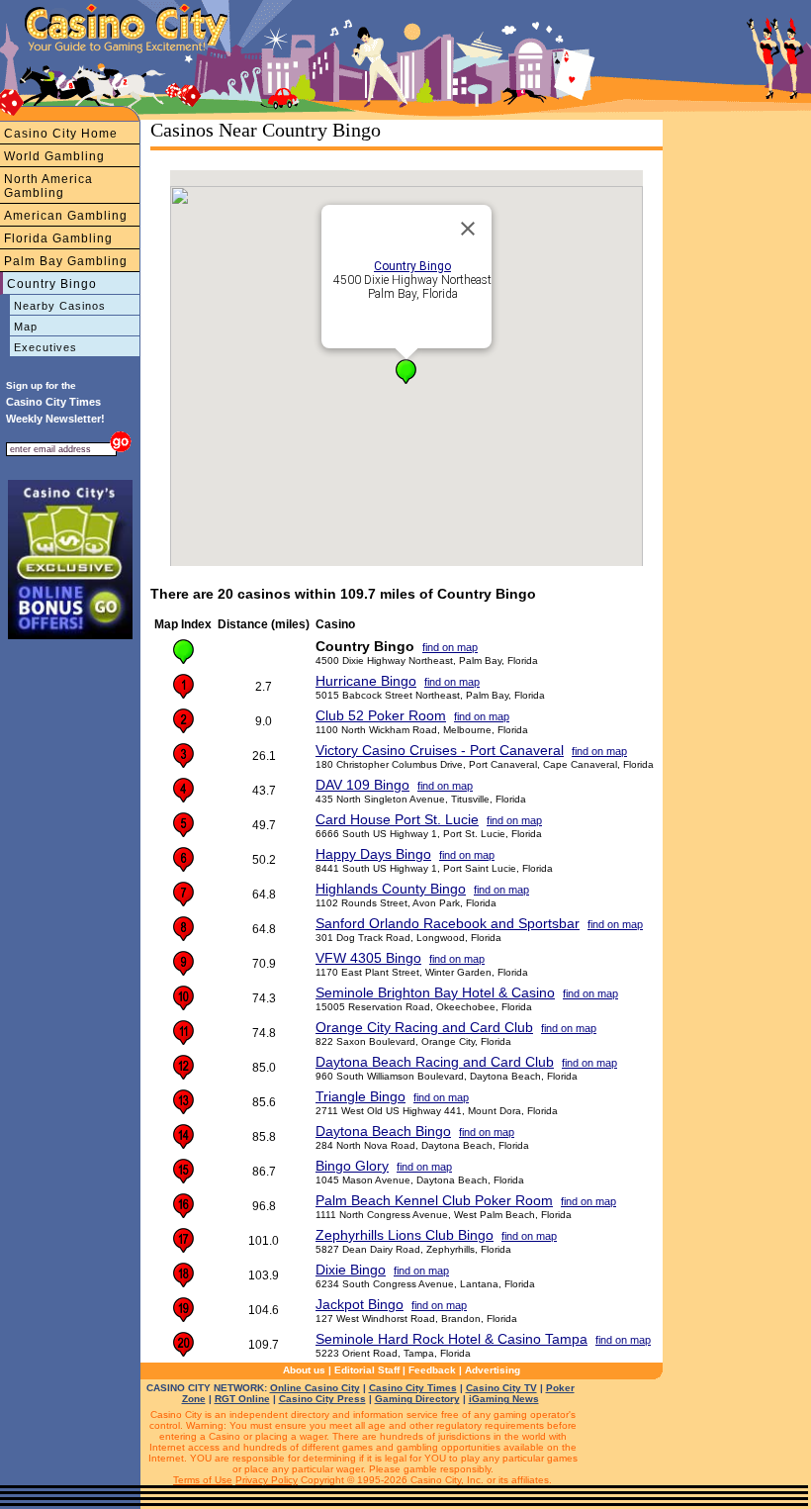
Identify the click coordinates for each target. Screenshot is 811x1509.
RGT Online (242, 1398)
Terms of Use (202, 1479)
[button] (406, 371)
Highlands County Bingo (390, 888)
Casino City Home (61, 134)
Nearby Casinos (60, 306)
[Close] (468, 228)
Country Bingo (52, 284)
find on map (450, 647)
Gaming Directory (417, 1398)
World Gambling (54, 156)
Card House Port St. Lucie (397, 819)
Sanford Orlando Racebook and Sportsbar (447, 923)
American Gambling (66, 216)
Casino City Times (413, 1387)
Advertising (492, 1370)
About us (304, 1370)
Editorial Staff (367, 1370)
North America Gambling (48, 186)
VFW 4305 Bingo (368, 958)
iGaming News (504, 1398)
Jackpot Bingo (359, 1304)
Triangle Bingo (360, 1096)
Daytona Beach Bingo (383, 1131)
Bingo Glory (352, 1166)
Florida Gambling (58, 238)
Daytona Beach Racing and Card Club (434, 1062)
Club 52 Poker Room (380, 715)
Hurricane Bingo (365, 681)
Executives (45, 347)
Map (26, 326)
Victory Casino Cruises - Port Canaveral (439, 750)
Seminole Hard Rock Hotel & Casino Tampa (451, 1339)
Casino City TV (501, 1387)
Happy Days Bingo (373, 854)
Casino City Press (322, 1398)
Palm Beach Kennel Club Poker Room (434, 1200)
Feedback (432, 1370)
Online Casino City (315, 1387)
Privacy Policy (266, 1479)
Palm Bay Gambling (66, 261)
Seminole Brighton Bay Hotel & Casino (435, 992)
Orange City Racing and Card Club (424, 1027)
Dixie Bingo (350, 1269)
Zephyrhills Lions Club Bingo (404, 1235)
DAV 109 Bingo (362, 785)
